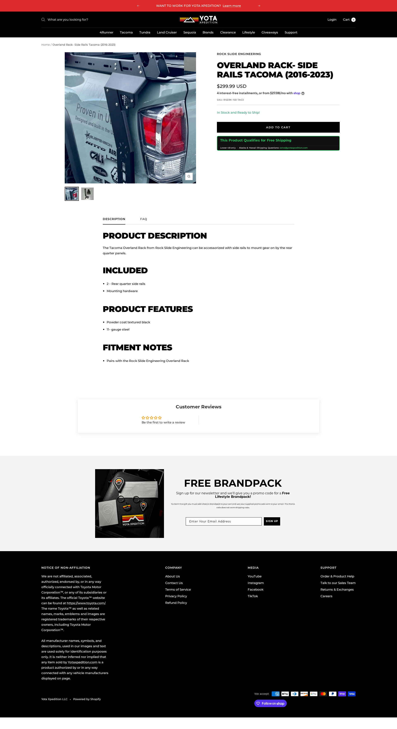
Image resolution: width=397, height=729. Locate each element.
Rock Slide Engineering (239, 54)
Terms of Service (178, 589)
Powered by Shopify (87, 699)
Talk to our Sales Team (338, 583)
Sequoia (189, 32)
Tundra (144, 32)
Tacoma (126, 32)
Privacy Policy (176, 596)
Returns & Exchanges (337, 589)
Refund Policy (176, 603)
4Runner (106, 32)
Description (114, 219)
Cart (348, 19)
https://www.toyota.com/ (86, 603)
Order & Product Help (337, 576)
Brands (208, 32)
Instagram (256, 583)
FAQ (143, 219)
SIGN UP (272, 521)
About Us (172, 576)
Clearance (228, 32)
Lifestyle (248, 32)
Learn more (232, 6)
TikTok (253, 596)
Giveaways (270, 32)
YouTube (255, 576)
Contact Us (174, 583)
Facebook (255, 589)
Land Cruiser (167, 32)
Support (291, 32)
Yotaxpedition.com (82, 662)
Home (45, 44)
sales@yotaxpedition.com (294, 147)
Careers (326, 596)
